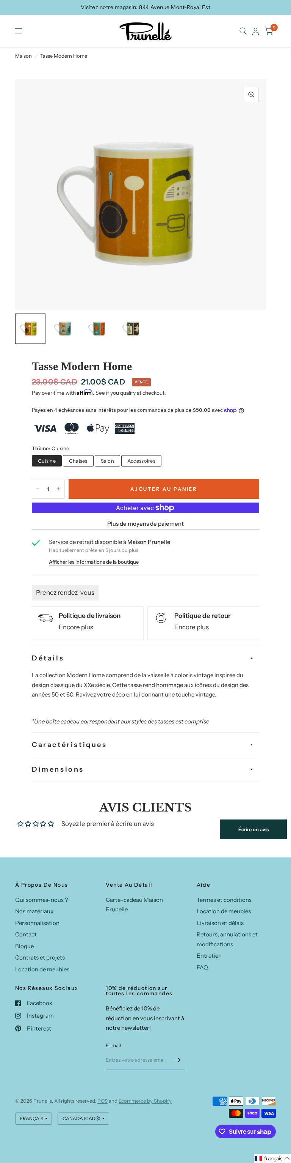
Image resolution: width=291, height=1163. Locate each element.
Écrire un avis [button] (253, 829)
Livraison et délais (220, 923)
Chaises (78, 461)
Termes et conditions (224, 899)
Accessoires (141, 461)
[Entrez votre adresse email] (177, 1060)
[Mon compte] (255, 31)
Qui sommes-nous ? (41, 899)
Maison (23, 56)
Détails (48, 658)
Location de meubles (42, 969)
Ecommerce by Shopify (145, 1101)
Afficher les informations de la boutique (94, 561)
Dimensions (58, 769)
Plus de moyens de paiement (145, 523)
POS (102, 1101)
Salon (107, 461)
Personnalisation (37, 923)
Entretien (209, 955)
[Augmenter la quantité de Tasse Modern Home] (58, 488)
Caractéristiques (69, 745)
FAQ (202, 967)
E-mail (113, 1045)
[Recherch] (243, 31)
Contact (26, 934)
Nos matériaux (34, 911)
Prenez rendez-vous (65, 592)
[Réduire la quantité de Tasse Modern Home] (38, 488)
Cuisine (47, 461)
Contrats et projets (40, 957)
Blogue (24, 946)
